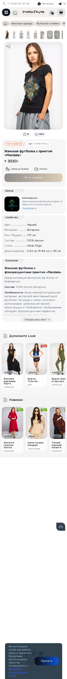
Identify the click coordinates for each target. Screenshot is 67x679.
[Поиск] (15, 13)
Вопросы (53, 474)
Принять (47, 660)
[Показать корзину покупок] (61, 12)
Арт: (37, 143)
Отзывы (21, 474)
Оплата (43, 169)
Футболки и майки (47, 23)
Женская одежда (21, 23)
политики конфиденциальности (37, 564)
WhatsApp (47, 3)
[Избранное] (51, 13)
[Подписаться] (58, 552)
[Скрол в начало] (60, 527)
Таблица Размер (20, 169)
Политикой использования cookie (18, 672)
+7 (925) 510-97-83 (19, 3)
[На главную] (33, 12)
